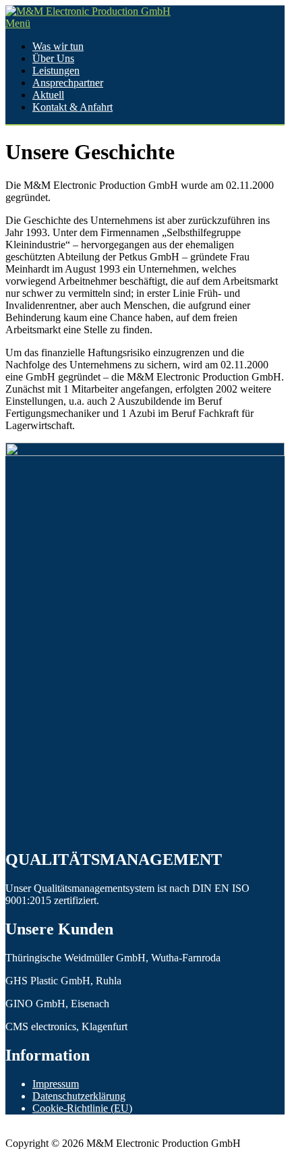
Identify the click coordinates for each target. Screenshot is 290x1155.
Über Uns (53, 58)
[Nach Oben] (9, 1131)
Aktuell (48, 95)
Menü (17, 23)
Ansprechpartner (67, 82)
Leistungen (56, 70)
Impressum (55, 1084)
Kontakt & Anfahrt (72, 107)
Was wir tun (58, 46)
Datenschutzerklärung (78, 1096)
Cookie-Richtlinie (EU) (82, 1108)
